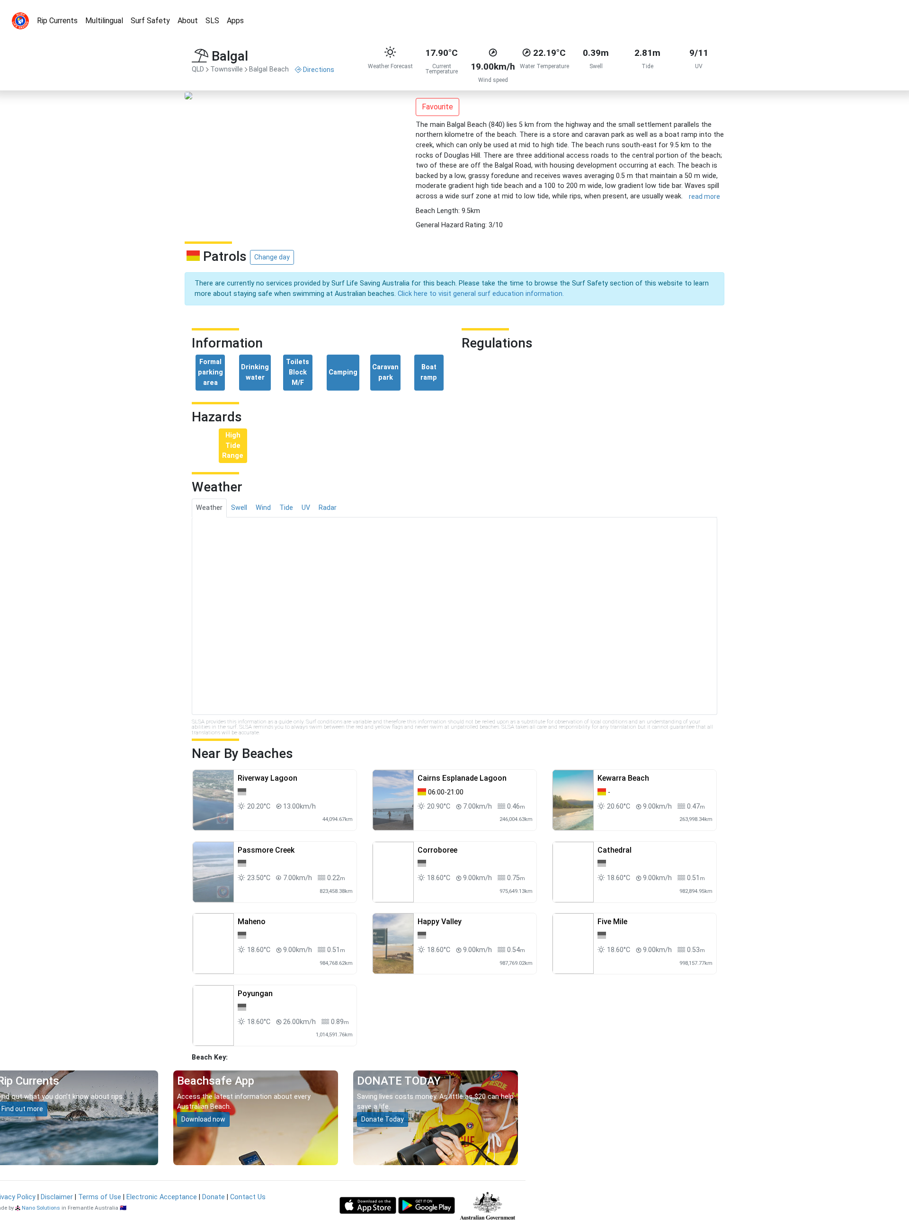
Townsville (226, 69)
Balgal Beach (269, 69)
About (188, 20)
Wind (263, 508)
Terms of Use (99, 1197)
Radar (328, 508)
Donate (213, 1197)
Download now (203, 1119)
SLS (212, 20)
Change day (272, 257)
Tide (286, 508)
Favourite (437, 106)
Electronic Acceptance (161, 1197)
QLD (198, 69)
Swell (239, 508)
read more (704, 196)
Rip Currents (57, 20)
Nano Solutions (41, 1207)
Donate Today (382, 1119)
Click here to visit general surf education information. (481, 294)
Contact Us (248, 1197)
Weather (209, 508)
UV (306, 508)
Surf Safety (150, 20)
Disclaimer (57, 1197)
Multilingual (104, 20)
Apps (235, 20)
